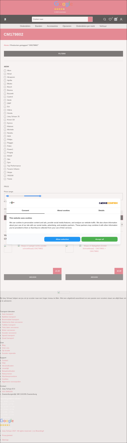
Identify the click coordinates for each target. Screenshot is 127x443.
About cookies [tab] (63, 210)
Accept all (99, 239)
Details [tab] (101, 210)
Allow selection (62, 239)
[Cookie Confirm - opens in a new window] (108, 203)
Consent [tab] (25, 210)
